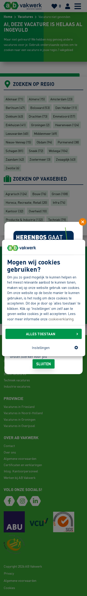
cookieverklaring (61, 319)
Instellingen (41, 347)
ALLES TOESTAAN (40, 334)
